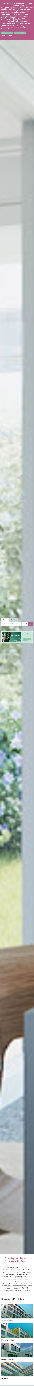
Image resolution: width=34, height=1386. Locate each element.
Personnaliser (7, 36)
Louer (5, 620)
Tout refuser (20, 33)
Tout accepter (7, 33)
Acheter (13, 620)
